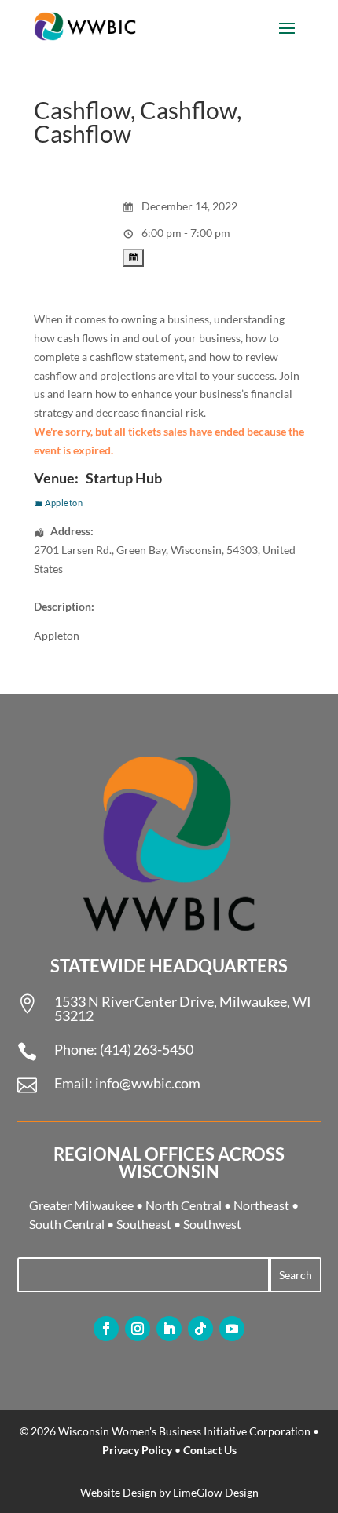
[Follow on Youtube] (231, 1328)
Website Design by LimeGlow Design (169, 1492)
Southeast (143, 1223)
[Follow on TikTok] (200, 1328)
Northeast (261, 1205)
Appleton (64, 503)
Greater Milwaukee (81, 1205)
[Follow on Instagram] (137, 1328)
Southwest (212, 1223)
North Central (183, 1205)
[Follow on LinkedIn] (169, 1328)
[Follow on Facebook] (106, 1328)
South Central (67, 1223)
